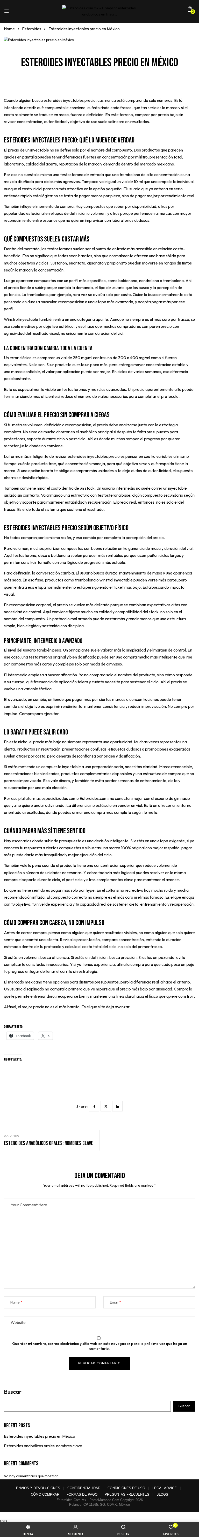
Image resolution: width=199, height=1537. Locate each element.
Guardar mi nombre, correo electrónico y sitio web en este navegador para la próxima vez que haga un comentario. (99, 1346)
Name (15, 1302)
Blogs (162, 1494)
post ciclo (77, 438)
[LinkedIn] (117, 1106)
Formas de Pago (82, 1494)
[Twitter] (106, 1106)
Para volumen (16, 548)
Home (9, 28)
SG (102, 1504)
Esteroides (31, 28)
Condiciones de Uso (126, 1488)
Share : (82, 1106)
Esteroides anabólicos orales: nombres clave (43, 1445)
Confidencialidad (83, 1488)
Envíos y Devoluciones (38, 1488)
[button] (190, 10)
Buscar (13, 1392)
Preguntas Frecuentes (127, 1494)
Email (114, 1302)
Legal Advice (164, 1488)
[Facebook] (94, 1106)
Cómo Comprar (45, 1494)
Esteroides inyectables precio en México (39, 1436)
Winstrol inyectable (21, 319)
